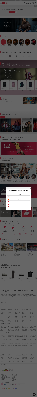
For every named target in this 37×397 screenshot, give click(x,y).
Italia (18, 204)
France (18, 201)
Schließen (30, 188)
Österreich (18, 194)
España (18, 206)
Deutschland (19, 199)
